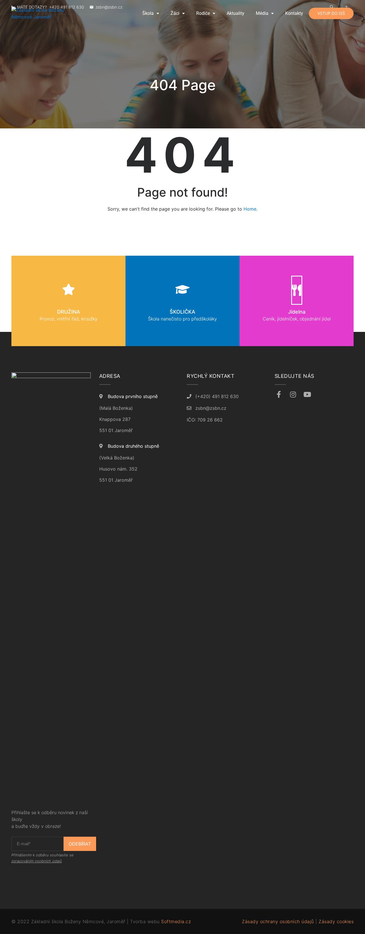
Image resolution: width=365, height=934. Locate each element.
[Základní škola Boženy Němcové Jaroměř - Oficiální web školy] (48, 13)
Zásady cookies (336, 921)
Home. (250, 209)
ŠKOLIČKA (182, 312)
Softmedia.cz (176, 921)
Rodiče (203, 13)
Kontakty (294, 13)
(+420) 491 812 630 (217, 396)
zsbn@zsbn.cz (210, 408)
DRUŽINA (68, 312)
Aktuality (235, 13)
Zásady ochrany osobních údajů (278, 921)
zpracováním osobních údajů (36, 861)
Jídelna (296, 312)
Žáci (175, 13)
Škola (148, 13)
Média (262, 13)
